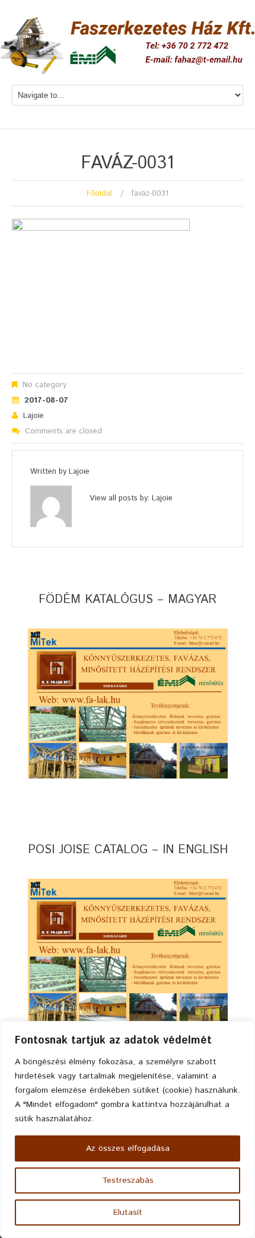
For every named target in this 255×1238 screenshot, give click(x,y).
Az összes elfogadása (128, 1148)
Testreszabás (128, 1180)
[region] (127, 1129)
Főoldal (99, 193)
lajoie (33, 416)
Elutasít (127, 1212)
